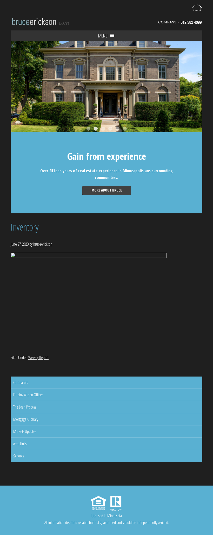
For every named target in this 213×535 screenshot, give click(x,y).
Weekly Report (38, 357)
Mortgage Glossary (25, 419)
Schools (18, 456)
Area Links (19, 444)
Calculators (20, 382)
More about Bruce (106, 190)
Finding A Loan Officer (28, 395)
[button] (103, 35)
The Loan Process (24, 407)
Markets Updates (24, 431)
